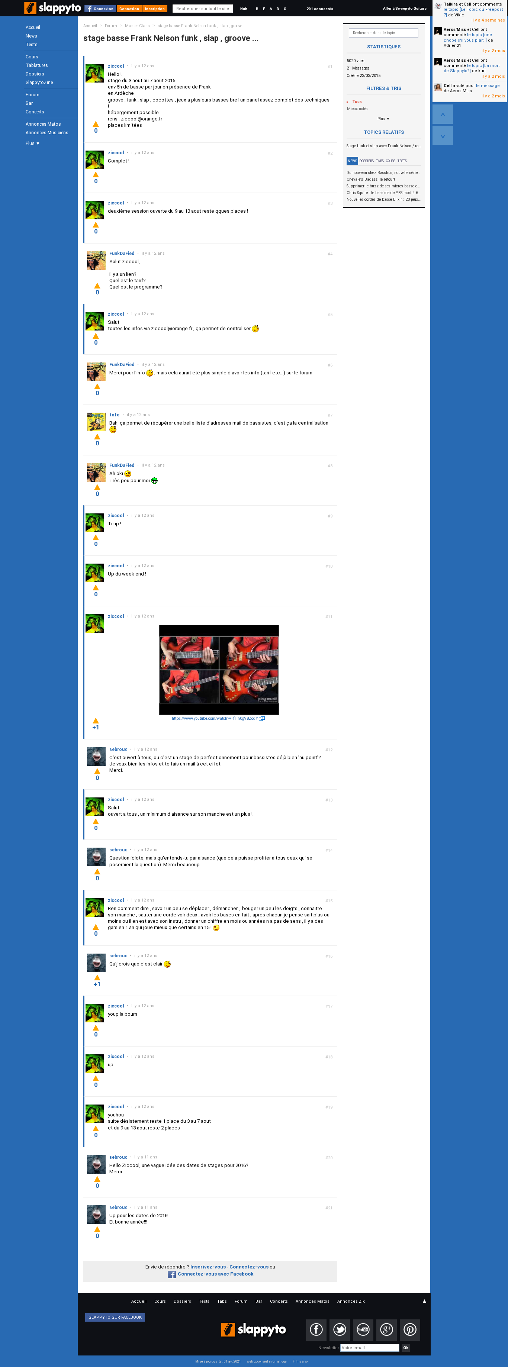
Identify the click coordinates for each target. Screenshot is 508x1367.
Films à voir (301, 1361)
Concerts (35, 112)
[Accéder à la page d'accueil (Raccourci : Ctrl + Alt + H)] (53, 11)
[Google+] (386, 1330)
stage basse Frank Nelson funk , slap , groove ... (202, 25)
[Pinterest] (410, 1330)
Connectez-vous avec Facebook (215, 1274)
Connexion (103, 9)
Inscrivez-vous (208, 1267)
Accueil (33, 27)
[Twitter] (339, 1330)
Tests (32, 44)
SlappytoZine (39, 82)
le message (488, 85)
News (31, 36)
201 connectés (319, 9)
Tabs (380, 161)
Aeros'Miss (455, 29)
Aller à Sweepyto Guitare (405, 8)
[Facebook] (316, 1330)
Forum (32, 94)
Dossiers (35, 74)
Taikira (451, 4)
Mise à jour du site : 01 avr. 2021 (218, 1361)
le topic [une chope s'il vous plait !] (468, 37)
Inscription (155, 9)
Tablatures (37, 65)
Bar (29, 103)
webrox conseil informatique (267, 1361)
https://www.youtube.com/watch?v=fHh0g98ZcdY (215, 718)
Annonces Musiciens (47, 132)
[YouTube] (363, 1330)
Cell (447, 85)
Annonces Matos (43, 124)
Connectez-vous (249, 1267)
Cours (32, 56)
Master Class (137, 25)
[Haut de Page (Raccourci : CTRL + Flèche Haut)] (443, 114)
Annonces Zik (351, 1301)
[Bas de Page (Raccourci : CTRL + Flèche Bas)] (443, 135)
